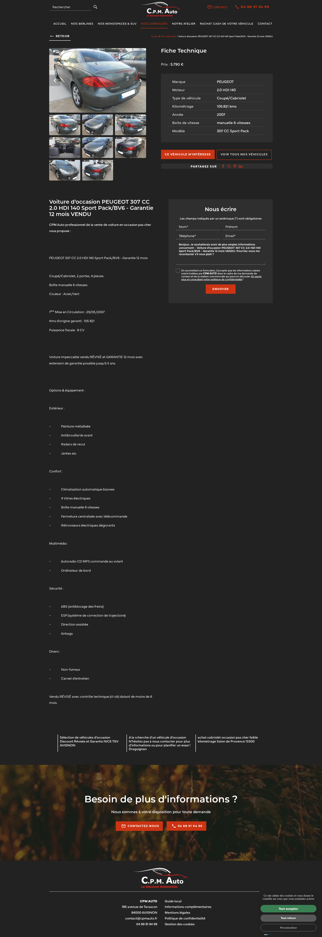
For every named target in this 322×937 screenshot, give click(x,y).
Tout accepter (288, 908)
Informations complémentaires (188, 907)
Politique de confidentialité (185, 918)
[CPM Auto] (161, 9)
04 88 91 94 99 (255, 7)
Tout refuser (288, 918)
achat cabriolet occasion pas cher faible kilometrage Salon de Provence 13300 (228, 739)
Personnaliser (288, 927)
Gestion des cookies (180, 924)
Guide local (173, 901)
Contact (220, 7)
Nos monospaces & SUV (117, 23)
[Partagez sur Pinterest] (234, 166)
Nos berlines (82, 23)
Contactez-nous (140, 826)
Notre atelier (183, 23)
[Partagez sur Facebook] (223, 166)
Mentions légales (177, 912)
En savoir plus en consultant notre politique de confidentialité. (221, 277)
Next (140, 82)
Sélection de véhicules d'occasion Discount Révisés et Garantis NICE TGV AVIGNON (89, 741)
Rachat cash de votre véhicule (226, 23)
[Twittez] (229, 166)
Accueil (60, 23)
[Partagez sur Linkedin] (240, 166)
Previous (54, 82)
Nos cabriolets (154, 23)
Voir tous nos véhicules (244, 154)
